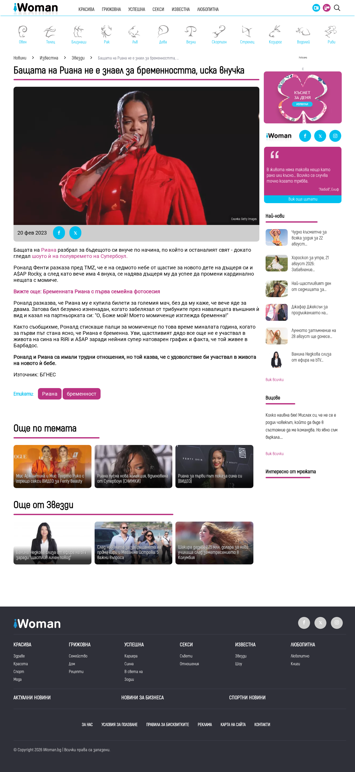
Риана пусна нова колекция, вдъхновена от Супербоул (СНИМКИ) (132, 478)
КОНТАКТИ (262, 724)
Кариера (130, 656)
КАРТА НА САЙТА (233, 724)
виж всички (275, 379)
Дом (72, 664)
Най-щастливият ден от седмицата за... (311, 286)
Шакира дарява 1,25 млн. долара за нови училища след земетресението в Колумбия (213, 552)
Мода (18, 679)
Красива (86, 9)
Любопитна (208, 9)
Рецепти (76, 671)
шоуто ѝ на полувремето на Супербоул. (80, 256)
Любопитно (300, 656)
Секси (158, 9)
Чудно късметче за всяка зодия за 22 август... (309, 238)
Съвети (186, 656)
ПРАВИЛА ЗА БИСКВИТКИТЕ (167, 724)
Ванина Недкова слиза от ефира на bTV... (311, 357)
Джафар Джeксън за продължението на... (310, 310)
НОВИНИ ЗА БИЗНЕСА (142, 697)
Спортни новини (247, 697)
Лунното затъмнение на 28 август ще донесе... (314, 334)
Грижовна (111, 9)
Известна (181, 9)
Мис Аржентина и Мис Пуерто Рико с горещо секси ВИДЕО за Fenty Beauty (50, 478)
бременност (81, 394)
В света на (133, 671)
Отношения (189, 664)
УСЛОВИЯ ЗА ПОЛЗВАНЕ (119, 724)
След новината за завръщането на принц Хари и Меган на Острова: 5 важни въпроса (129, 552)
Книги (295, 664)
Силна (129, 664)
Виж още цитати (302, 199)
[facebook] (305, 136)
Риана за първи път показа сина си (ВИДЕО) (210, 478)
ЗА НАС (87, 724)
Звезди (240, 656)
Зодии (129, 679)
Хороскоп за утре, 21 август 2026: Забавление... (310, 264)
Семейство (78, 656)
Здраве (19, 656)
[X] (320, 136)
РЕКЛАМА (205, 724)
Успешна (136, 9)
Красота (21, 664)
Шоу (238, 664)
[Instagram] (335, 136)
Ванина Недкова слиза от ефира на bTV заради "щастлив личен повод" (51, 555)
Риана (49, 250)
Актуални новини (32, 697)
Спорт (19, 671)
